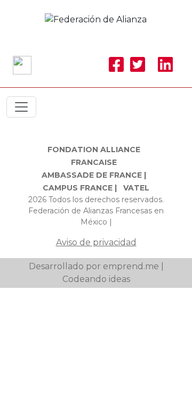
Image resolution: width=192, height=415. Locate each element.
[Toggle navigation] (21, 107)
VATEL (136, 188)
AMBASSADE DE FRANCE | (94, 175)
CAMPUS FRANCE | (80, 188)
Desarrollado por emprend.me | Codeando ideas (96, 272)
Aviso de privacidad (96, 242)
